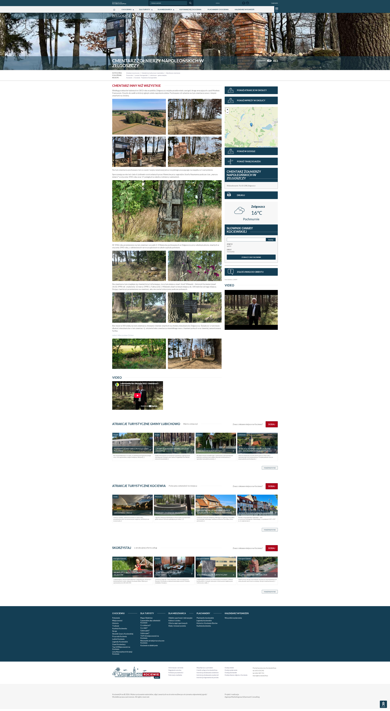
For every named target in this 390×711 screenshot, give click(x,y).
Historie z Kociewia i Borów (207, 623)
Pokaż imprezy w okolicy (251, 100)
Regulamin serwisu (174, 670)
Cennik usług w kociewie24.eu (207, 670)
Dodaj (271, 424)
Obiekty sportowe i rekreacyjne (180, 618)
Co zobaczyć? (145, 625)
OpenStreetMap (267, 146)
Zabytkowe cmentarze (173, 73)
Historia (115, 623)
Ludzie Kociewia (118, 639)
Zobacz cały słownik (251, 257)
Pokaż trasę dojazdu (249, 161)
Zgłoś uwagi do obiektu (250, 272)
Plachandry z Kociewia (218, 9)
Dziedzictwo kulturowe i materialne (153, 73)
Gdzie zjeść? (145, 631)
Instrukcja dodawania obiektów (208, 672)
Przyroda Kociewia (119, 636)
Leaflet (259, 146)
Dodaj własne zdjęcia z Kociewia (236, 675)
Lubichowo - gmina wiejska (158, 75)
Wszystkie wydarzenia (233, 618)
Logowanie (274, 3)
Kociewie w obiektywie (149, 645)
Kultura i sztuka (174, 620)
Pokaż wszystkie (270, 468)
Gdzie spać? (144, 633)
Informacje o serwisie (175, 668)
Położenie (116, 618)
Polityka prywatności (175, 672)
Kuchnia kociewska (204, 626)
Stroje (114, 631)
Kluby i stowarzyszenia (177, 626)
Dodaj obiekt (229, 668)
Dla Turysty (144, 9)
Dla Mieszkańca (165, 9)
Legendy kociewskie (204, 620)
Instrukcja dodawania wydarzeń (208, 675)
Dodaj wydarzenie (231, 670)
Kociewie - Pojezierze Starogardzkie (145, 78)
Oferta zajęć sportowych (177, 623)
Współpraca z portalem (205, 668)
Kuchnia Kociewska (119, 628)
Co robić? (143, 628)
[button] (251, 125)
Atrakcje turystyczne (133, 73)
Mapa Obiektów (146, 618)
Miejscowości (117, 620)
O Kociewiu (126, 9)
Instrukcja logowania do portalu (208, 677)
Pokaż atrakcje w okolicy (252, 90)
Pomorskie (129, 75)
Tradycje (115, 626)
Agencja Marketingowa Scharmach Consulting (242, 697)
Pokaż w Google (246, 151)
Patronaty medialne (175, 675)
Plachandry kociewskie (205, 618)
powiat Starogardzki (141, 75)
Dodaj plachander (231, 672)
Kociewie (129, 78)
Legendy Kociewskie (120, 642)
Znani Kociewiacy (119, 644)
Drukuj (241, 195)
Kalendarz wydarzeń (244, 9)
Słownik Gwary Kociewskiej (122, 634)
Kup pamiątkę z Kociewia (190, 9)
